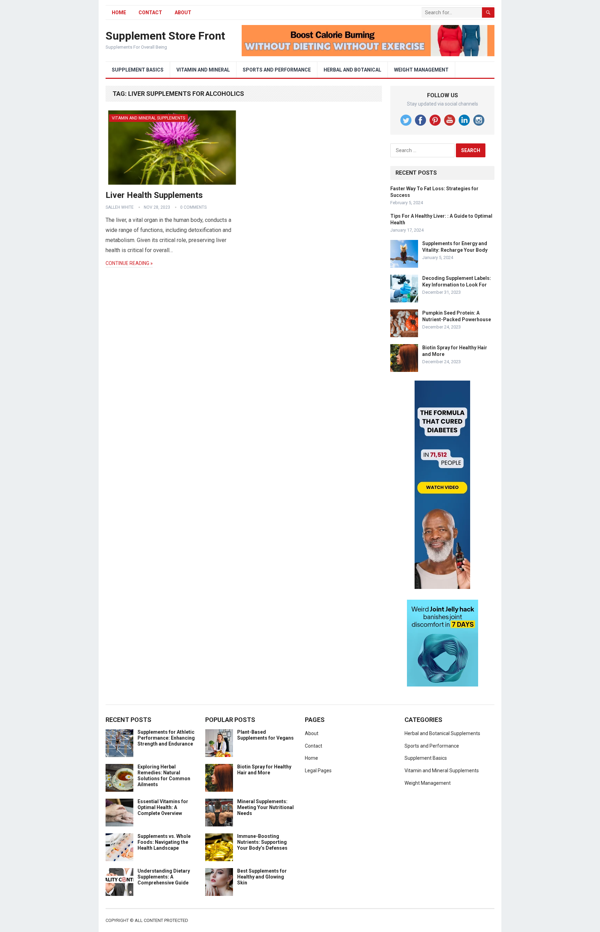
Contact (150, 12)
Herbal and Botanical (352, 70)
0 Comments (193, 207)
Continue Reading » (129, 263)
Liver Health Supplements (154, 195)
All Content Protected (161, 920)
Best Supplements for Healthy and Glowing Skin (262, 876)
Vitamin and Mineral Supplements (148, 118)
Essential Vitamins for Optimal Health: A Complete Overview (163, 807)
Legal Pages (318, 770)
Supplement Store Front (165, 35)
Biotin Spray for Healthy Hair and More (264, 769)
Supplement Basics (138, 70)
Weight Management (421, 70)
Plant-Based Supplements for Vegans (265, 735)
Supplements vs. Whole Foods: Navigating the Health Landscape (164, 842)
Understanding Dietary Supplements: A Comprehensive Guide (164, 876)
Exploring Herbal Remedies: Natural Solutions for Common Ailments (164, 775)
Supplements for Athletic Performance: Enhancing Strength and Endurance (166, 738)
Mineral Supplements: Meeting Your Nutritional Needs (265, 807)
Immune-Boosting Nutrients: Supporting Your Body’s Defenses (262, 842)
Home (311, 758)
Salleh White (120, 207)
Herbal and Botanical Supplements (442, 733)
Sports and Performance (277, 70)
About (183, 12)
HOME (119, 12)
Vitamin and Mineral (203, 70)
